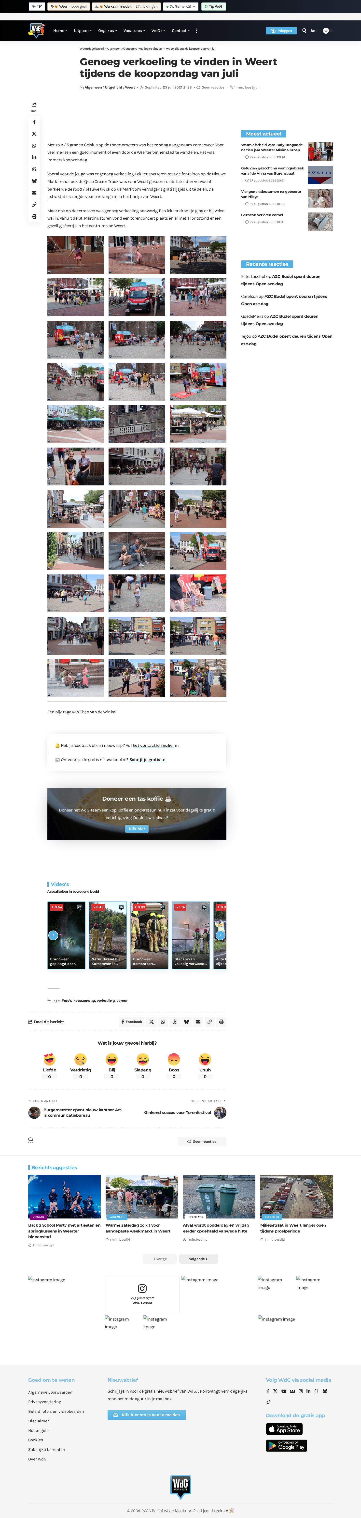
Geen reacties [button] (205, 1141)
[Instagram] (301, 1391)
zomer (122, 1000)
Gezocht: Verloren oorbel (262, 215)
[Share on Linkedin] (34, 157)
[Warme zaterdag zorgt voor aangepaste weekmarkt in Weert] (142, 1196)
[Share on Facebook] (34, 122)
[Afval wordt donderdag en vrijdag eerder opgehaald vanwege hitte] (219, 1196)
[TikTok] (268, 1402)
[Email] (34, 192)
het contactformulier (153, 745)
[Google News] (292, 1391)
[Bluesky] (325, 1391)
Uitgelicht (113, 87)
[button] (196, 30)
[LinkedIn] (308, 1391)
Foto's (66, 1000)
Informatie (195, 1217)
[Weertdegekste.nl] (36, 30)
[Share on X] (34, 133)
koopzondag (84, 1000)
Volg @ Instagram (142, 1300)
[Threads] (316, 1391)
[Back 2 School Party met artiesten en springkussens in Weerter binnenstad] (64, 1196)
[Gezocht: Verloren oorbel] (320, 221)
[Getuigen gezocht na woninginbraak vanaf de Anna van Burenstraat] (320, 175)
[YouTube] (284, 1391)
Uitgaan (38, 1217)
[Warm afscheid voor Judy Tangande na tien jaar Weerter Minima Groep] (320, 151)
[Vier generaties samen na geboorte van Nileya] (320, 198)
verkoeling (106, 1000)
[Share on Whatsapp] (34, 145)
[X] (275, 1391)
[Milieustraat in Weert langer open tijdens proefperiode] (296, 1196)
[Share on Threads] (34, 169)
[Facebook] (268, 1391)
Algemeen (93, 87)
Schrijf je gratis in (147, 759)
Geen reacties (213, 87)
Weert (130, 87)
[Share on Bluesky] (34, 181)
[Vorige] (53, 935)
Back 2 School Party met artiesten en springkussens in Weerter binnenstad (64, 1231)
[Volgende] (220, 935)
